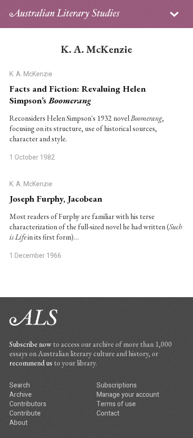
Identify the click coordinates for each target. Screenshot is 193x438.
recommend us (30, 363)
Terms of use (116, 404)
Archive (20, 395)
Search (19, 385)
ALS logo (64, 14)
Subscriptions (116, 385)
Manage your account (127, 395)
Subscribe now (30, 344)
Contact (107, 413)
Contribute (25, 413)
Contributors (27, 404)
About (18, 423)
